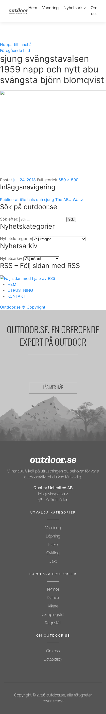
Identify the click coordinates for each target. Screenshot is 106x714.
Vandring (50, 7)
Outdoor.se (10, 307)
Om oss (53, 650)
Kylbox (53, 597)
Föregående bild (15, 50)
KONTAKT (16, 296)
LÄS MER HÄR (53, 388)
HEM (11, 284)
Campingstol (53, 614)
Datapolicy (53, 659)
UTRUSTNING (20, 290)
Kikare (53, 606)
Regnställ (53, 623)
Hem (32, 7)
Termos (53, 589)
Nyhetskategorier (16, 238)
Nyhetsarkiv (75, 7)
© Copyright (33, 307)
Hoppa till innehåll (17, 44)
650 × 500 (68, 179)
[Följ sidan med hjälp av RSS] (27, 277)
